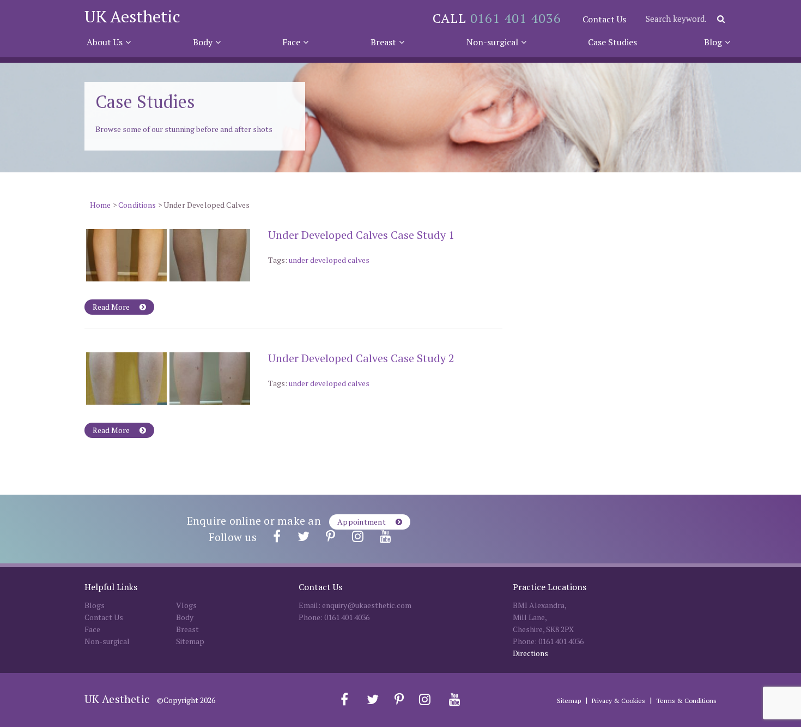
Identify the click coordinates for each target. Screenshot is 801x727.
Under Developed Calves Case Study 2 (361, 358)
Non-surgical (492, 42)
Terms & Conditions (686, 700)
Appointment (362, 521)
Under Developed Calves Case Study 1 (361, 234)
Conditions (137, 205)
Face (291, 42)
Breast (383, 42)
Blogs (94, 605)
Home (100, 205)
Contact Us (604, 19)
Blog (713, 42)
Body (203, 42)
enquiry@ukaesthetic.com (366, 605)
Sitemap (190, 641)
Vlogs (186, 605)
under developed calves (329, 260)
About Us (105, 42)
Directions (530, 653)
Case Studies (612, 42)
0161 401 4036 (515, 18)
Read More (112, 307)
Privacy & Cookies (618, 700)
